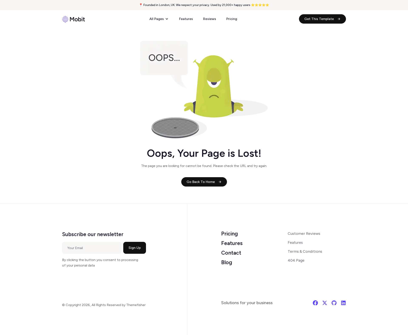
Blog (226, 262)
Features (186, 19)
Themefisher (136, 305)
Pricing (231, 19)
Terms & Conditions (305, 251)
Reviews (209, 19)
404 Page (296, 260)
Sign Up (135, 248)
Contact (231, 252)
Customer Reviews (304, 233)
